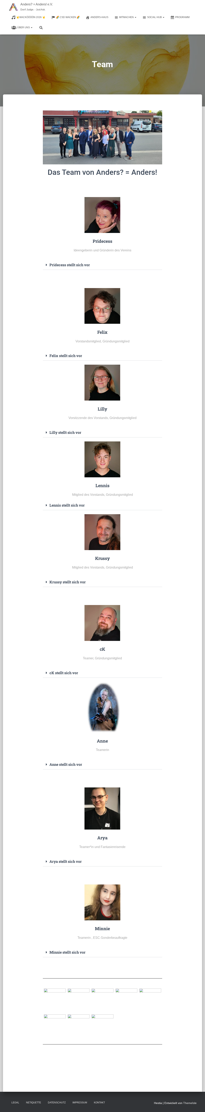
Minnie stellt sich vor (67, 952)
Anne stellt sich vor (65, 764)
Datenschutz (57, 1102)
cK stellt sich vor (63, 672)
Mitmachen (126, 17)
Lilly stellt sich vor (65, 432)
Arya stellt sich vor (65, 861)
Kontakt (99, 1102)
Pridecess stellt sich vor (69, 264)
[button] (135, 17)
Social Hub (154, 17)
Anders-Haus (99, 17)
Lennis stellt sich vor (67, 505)
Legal (15, 1102)
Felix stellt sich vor (65, 355)
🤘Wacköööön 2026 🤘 (30, 17)
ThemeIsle (190, 1103)
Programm (182, 17)
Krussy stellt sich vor (67, 582)
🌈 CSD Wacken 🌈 (68, 17)
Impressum (79, 1102)
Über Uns (23, 27)
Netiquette (33, 1102)
